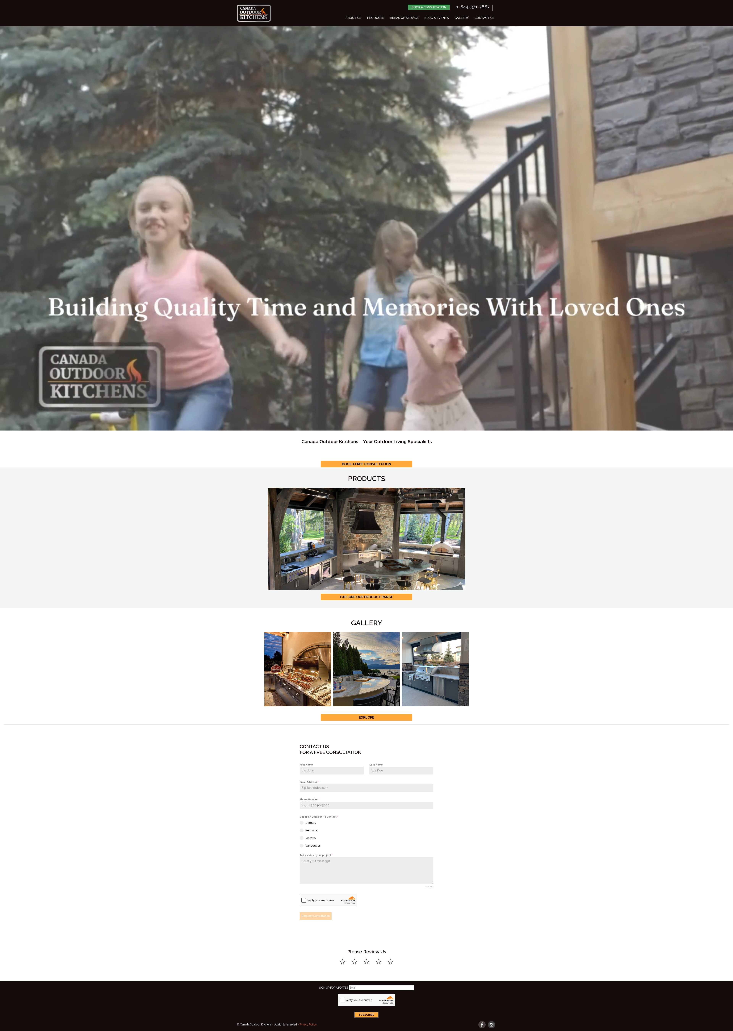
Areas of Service (404, 18)
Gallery (461, 18)
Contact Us (484, 18)
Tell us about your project (316, 855)
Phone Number (309, 799)
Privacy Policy (308, 1024)
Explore (366, 717)
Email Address (309, 782)
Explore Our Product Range (366, 597)
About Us (353, 18)
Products (375, 18)
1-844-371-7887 (473, 7)
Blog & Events (436, 18)
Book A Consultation (429, 7)
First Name (306, 764)
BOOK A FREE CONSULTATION (366, 464)
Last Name (376, 764)
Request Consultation (316, 915)
